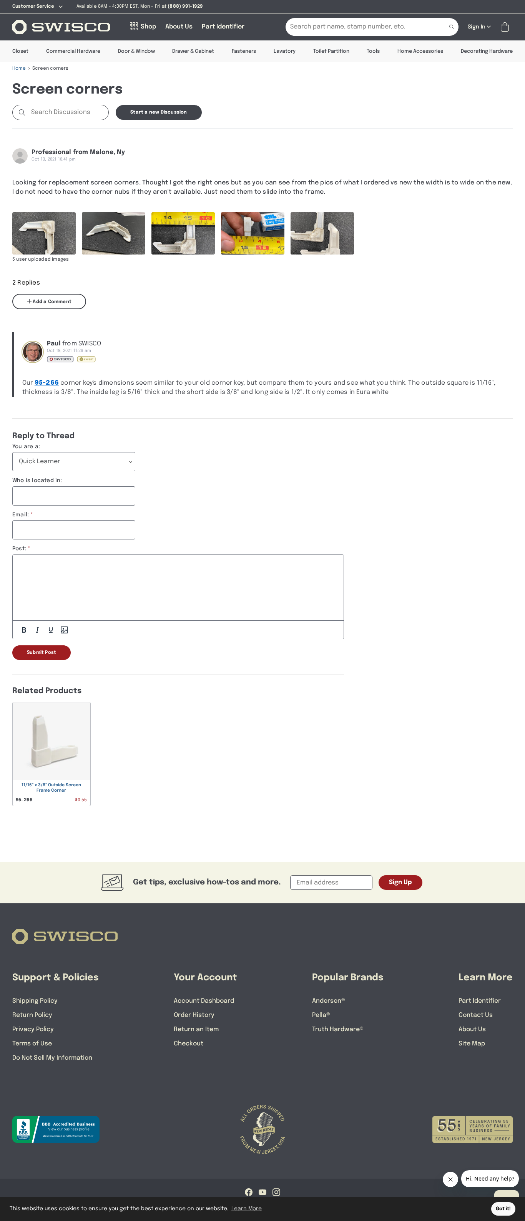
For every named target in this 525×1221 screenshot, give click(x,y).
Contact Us (476, 1015)
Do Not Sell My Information (52, 1058)
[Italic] (37, 630)
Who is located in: (37, 480)
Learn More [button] (246, 1208)
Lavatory (285, 51)
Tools (373, 51)
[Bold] (23, 630)
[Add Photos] (64, 630)
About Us (472, 1029)
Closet (20, 51)
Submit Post (41, 652)
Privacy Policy (33, 1029)
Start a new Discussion (158, 112)
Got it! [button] (503, 1208)
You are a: (26, 446)
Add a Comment (51, 302)
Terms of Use (32, 1043)
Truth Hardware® (338, 1029)
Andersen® (328, 1001)
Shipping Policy (35, 1001)
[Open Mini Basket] (506, 27)
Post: (19, 548)
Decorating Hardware (487, 51)
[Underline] (50, 630)
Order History (194, 1015)
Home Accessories (420, 51)
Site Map (472, 1043)
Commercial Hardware (73, 51)
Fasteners (244, 51)
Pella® (321, 1015)
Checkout (188, 1043)
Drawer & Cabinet (193, 51)
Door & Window (136, 51)
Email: (20, 515)
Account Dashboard (204, 1001)
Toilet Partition (331, 51)
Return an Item (196, 1029)
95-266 (47, 383)
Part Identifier (480, 1001)
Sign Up (400, 882)
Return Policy (32, 1015)
